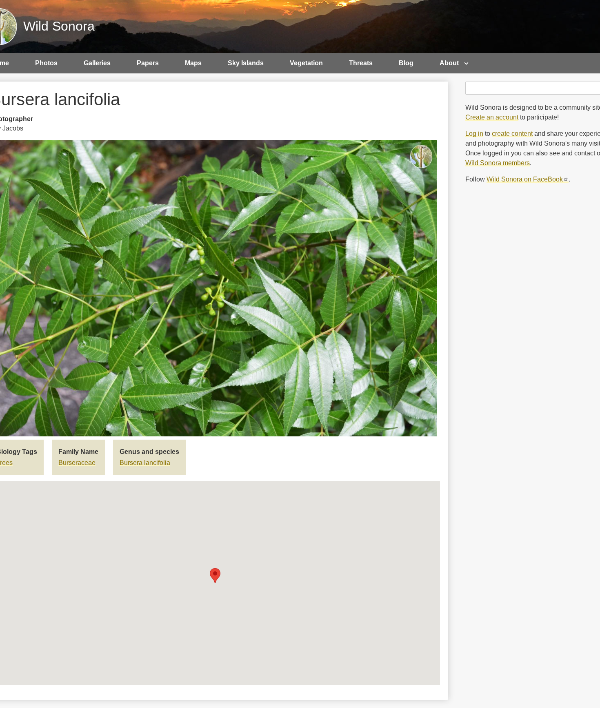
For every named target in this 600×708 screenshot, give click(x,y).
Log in (474, 133)
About (449, 63)
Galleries (97, 63)
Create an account (491, 117)
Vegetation (306, 63)
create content (512, 133)
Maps (193, 63)
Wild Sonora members (497, 162)
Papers (148, 63)
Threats (361, 63)
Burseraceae (77, 462)
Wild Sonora (59, 26)
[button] (215, 575)
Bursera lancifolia (145, 462)
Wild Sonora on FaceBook (525, 179)
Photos (46, 63)
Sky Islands (246, 63)
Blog (406, 63)
